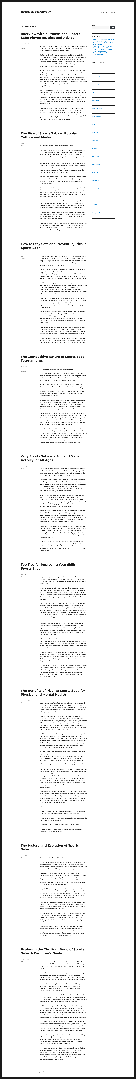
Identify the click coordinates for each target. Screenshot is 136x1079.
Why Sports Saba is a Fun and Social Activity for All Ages (51, 458)
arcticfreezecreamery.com (36, 12)
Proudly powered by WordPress (43, 1072)
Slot (107, 12)
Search (93, 25)
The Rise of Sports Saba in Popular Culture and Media (49, 135)
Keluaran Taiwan (96, 156)
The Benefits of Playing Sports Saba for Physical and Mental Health (53, 692)
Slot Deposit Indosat (97, 116)
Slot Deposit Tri (96, 132)
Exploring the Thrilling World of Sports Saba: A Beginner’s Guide (52, 951)
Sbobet (113, 12)
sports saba (24, 48)
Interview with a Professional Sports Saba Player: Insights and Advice (50, 36)
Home (102, 12)
